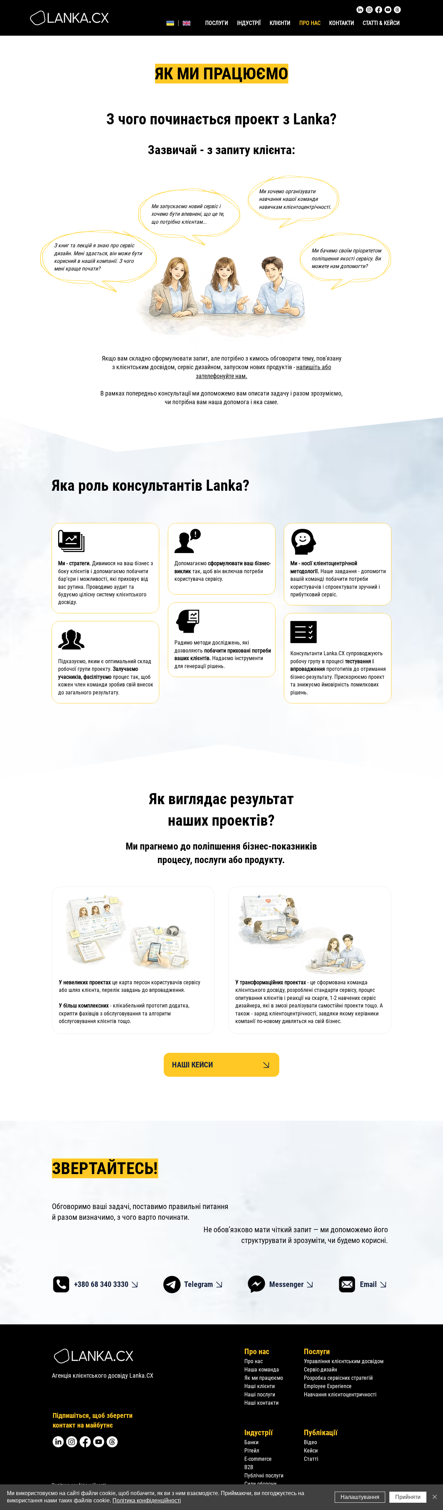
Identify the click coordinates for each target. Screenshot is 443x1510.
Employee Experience (328, 1386)
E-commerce (258, 1459)
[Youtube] (388, 9)
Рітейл (251, 1450)
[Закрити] (435, 1497)
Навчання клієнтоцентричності (340, 1394)
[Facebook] (378, 9)
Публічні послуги (263, 1475)
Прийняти (408, 1497)
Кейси (311, 1450)
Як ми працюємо (263, 1378)
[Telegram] (172, 1284)
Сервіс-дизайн (320, 1369)
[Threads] (397, 9)
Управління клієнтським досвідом (343, 1361)
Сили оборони (260, 1484)
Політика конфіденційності (146, 1500)
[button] (249, 23)
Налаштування (360, 1497)
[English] (186, 23)
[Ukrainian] (170, 23)
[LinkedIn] (359, 9)
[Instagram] (369, 9)
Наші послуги (259, 1394)
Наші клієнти (259, 1386)
